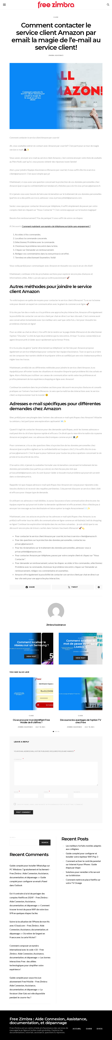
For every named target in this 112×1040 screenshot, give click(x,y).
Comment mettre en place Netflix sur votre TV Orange (83, 881)
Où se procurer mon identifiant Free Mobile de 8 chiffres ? (31, 721)
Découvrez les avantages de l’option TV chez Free (80, 721)
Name (17, 791)
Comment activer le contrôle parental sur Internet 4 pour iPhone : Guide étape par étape (83, 864)
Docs (99, 1029)
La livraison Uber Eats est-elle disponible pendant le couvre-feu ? (27, 993)
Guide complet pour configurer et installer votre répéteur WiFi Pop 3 (82, 855)
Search (13, 837)
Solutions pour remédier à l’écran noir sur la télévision (83, 874)
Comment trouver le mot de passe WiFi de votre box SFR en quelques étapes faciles (30, 909)
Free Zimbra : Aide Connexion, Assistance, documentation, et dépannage (48, 1021)
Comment (18, 759)
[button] (53, 731)
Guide (56, 17)
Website (77, 792)
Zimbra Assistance (56, 55)
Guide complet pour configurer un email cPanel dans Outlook (28, 881)
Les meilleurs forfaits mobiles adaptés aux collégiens (83, 847)
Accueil (77, 1029)
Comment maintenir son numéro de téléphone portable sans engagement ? (56, 226)
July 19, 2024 (40, 727)
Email (47, 791)
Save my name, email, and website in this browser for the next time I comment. (50, 804)
